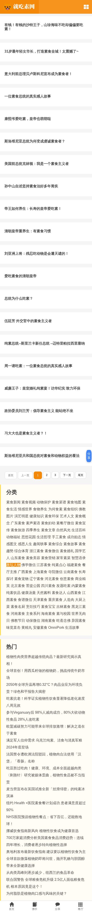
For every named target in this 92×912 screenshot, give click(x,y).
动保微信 (33, 620)
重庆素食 (55, 600)
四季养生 (33, 530)
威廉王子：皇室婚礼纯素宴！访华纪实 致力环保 (42, 388)
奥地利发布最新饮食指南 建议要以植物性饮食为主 (46, 852)
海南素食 (48, 613)
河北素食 (52, 579)
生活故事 (72, 627)
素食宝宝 (48, 607)
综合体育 (21, 551)
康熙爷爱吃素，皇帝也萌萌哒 (27, 119)
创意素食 (67, 579)
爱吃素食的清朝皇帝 (20, 276)
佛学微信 (28, 565)
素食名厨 (18, 607)
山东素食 (18, 558)
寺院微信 (55, 572)
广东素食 (18, 523)
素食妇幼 (48, 523)
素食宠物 (21, 579)
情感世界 (25, 509)
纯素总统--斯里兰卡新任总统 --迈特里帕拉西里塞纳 (44, 343)
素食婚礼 (67, 551)
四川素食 (48, 586)
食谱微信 (25, 600)
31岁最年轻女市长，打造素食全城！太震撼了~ (41, 51)
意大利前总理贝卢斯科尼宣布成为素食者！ (38, 74)
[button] (86, 7)
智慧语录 (78, 558)
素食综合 (55, 544)
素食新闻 (13, 502)
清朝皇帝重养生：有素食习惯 (27, 231)
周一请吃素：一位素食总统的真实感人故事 (38, 366)
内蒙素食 (78, 586)
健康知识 (36, 516)
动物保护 (44, 502)
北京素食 (18, 586)
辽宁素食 (36, 579)
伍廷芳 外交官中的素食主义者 (28, 321)
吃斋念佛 (63, 620)
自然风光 (63, 530)
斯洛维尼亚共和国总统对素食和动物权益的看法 (41, 456)
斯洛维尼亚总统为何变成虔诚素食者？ (34, 141)
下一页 (67, 475)
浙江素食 (36, 551)
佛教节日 (18, 620)
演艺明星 (21, 516)
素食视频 (28, 502)
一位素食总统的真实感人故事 (27, 96)
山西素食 (74, 593)
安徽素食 (40, 627)
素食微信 (52, 551)
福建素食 (74, 565)
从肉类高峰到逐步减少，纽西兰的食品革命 (40, 872)
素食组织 (70, 509)
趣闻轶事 (40, 544)
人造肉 (68, 600)
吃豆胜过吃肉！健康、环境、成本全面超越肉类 (43, 768)
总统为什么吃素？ (18, 298)
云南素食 (70, 572)
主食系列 (33, 613)
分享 (88, 456)
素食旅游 (18, 530)
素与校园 (63, 613)
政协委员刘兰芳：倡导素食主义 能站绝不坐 (38, 411)
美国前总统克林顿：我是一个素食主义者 (36, 164)
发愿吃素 (63, 586)
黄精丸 (26, 627)
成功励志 (74, 537)
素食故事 (70, 544)
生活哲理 (44, 537)
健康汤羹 (28, 593)
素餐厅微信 (65, 523)
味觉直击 (13, 627)
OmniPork (56, 627)
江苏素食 (44, 565)
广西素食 (25, 572)
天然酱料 (44, 593)
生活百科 (78, 530)
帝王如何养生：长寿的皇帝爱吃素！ (33, 208)
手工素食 (59, 537)
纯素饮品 (13, 593)
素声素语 (33, 523)
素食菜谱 (59, 502)
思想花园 (28, 537)
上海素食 (40, 572)
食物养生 (40, 509)
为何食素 (55, 509)
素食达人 (59, 593)
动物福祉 (13, 537)
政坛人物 (13, 565)
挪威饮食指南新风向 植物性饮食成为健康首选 (42, 831)
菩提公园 (33, 586)
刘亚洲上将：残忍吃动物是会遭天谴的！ (36, 253)
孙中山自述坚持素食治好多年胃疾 (31, 186)
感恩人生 (25, 544)
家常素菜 (63, 558)
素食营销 (48, 558)
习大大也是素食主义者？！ (25, 433)
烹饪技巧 (33, 607)
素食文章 (48, 530)
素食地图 (74, 502)
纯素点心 (59, 565)
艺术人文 (67, 516)
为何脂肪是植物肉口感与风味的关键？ (36, 893)
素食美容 (33, 558)
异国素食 (78, 620)
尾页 (80, 475)
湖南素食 (48, 620)
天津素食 (40, 600)
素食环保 (52, 516)
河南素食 (18, 613)
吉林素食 (63, 607)
